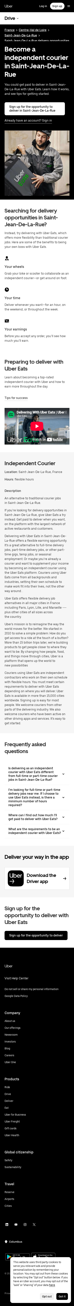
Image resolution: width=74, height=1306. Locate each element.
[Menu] (68, 6)
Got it (62, 1296)
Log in (43, 6)
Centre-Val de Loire (32, 30)
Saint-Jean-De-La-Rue (21, 35)
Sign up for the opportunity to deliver (36, 935)
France (10, 30)
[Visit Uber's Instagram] (25, 1224)
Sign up (57, 6)
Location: (11, 472)
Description (13, 491)
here (52, 1285)
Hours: (10, 479)
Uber (9, 6)
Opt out (47, 1296)
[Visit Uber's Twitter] (34, 1224)
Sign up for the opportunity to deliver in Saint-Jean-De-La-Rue (32, 108)
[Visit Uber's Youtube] (15, 1224)
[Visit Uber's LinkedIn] (6, 1224)
